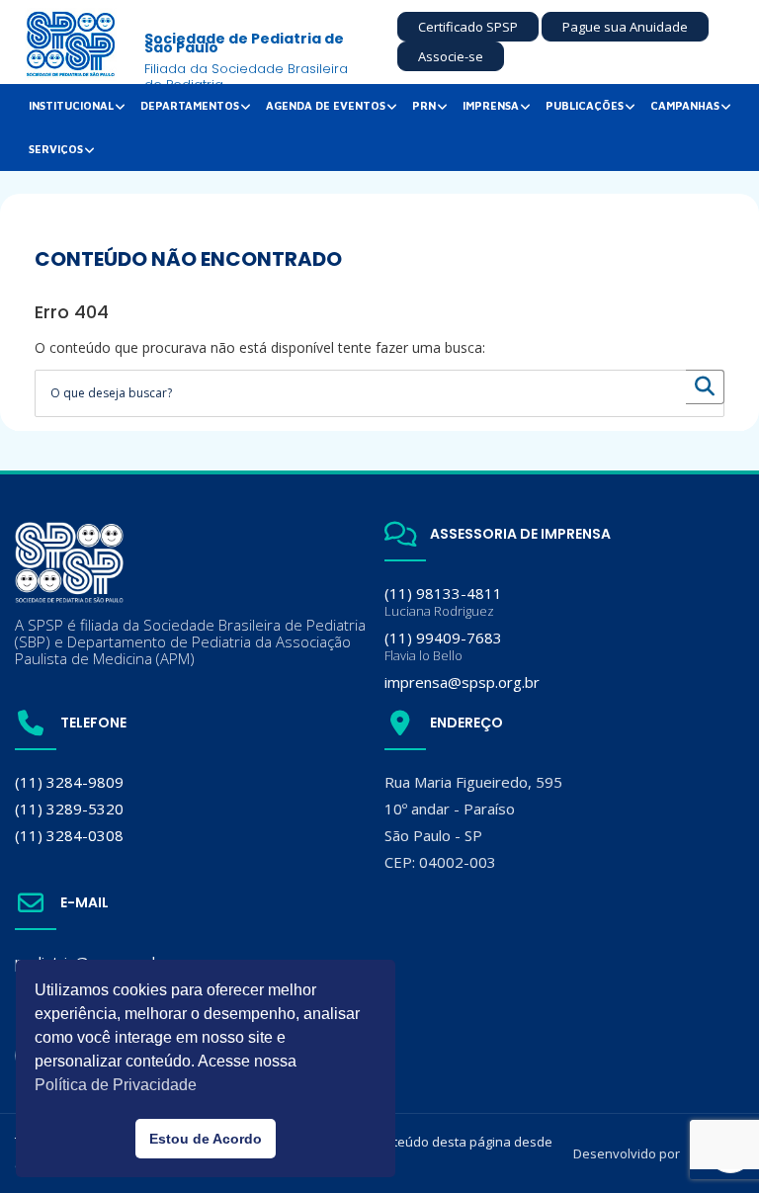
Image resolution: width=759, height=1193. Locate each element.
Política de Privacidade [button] (116, 1084)
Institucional (71, 105)
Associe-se (450, 56)
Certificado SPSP (468, 27)
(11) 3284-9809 (69, 782)
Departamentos (189, 105)
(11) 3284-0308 (69, 835)
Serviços (56, 148)
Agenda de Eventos (325, 105)
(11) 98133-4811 (443, 601)
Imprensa (491, 105)
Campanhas (684, 105)
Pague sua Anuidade (625, 27)
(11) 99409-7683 (443, 646)
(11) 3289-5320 (69, 808)
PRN (424, 105)
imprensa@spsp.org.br (462, 682)
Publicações (585, 105)
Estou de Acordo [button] (205, 1139)
